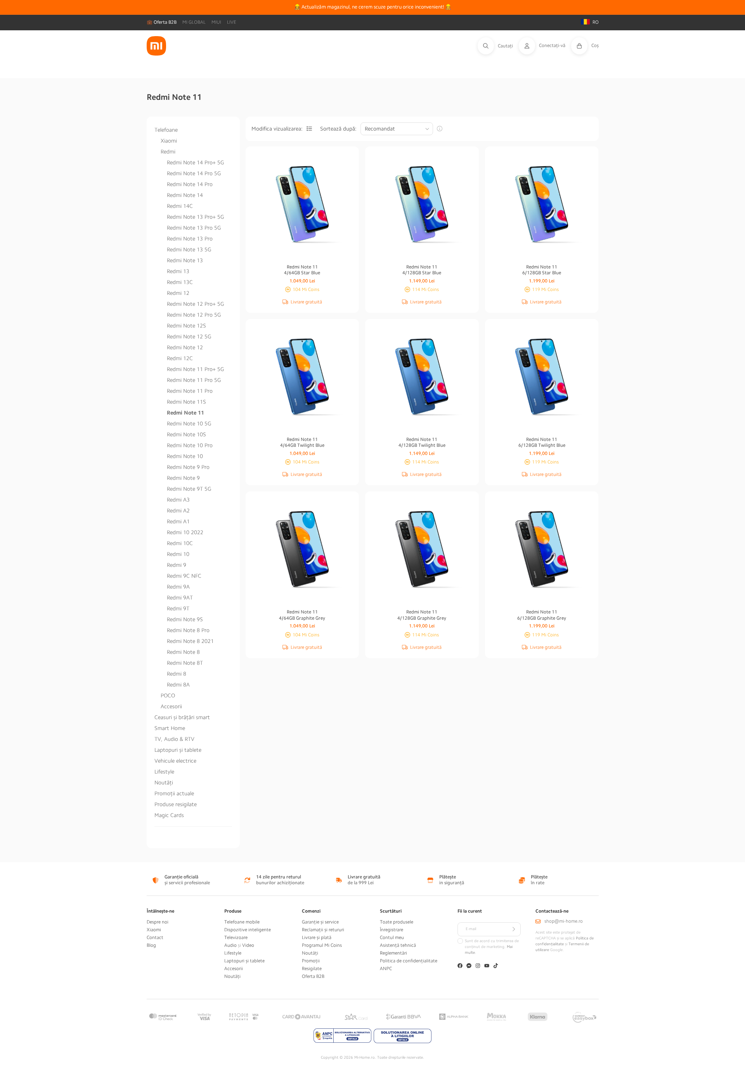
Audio (230, 945)
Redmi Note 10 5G (189, 423)
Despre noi (157, 922)
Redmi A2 (178, 510)
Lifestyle (164, 771)
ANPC (386, 968)
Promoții (311, 960)
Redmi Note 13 (185, 260)
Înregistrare (391, 929)
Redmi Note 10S (186, 434)
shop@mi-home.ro (563, 921)
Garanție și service (320, 922)
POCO (168, 695)
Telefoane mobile (242, 922)
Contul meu (392, 937)
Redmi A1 (178, 521)
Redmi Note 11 (185, 412)
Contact (155, 937)
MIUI (216, 22)
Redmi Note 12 (185, 347)
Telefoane (166, 129)
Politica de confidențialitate (408, 960)
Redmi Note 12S (186, 325)
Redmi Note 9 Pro (188, 467)
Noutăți (163, 782)
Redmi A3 (178, 499)
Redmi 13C (180, 282)
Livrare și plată (316, 937)
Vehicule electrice (175, 760)
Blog (151, 945)
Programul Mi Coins (322, 945)
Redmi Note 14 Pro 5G (194, 173)
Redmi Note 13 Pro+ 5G (195, 217)
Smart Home (169, 728)
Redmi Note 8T (185, 663)
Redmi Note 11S (186, 401)
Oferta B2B (313, 976)
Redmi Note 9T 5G (189, 488)
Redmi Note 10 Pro (190, 445)
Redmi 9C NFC (184, 575)
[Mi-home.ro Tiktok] (495, 966)
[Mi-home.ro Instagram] (477, 966)
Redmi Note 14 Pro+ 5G (195, 162)
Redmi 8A (178, 684)
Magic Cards (169, 815)
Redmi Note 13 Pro (190, 238)
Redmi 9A (178, 586)
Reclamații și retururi (323, 929)
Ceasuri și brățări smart (182, 717)
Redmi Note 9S (185, 619)
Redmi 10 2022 (185, 532)
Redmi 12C (180, 358)
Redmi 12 (178, 293)
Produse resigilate (175, 804)
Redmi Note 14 (185, 195)
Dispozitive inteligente (247, 929)
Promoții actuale (174, 793)
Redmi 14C (180, 206)
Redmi (168, 151)
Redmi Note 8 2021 (190, 641)
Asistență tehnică (398, 945)
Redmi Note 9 (183, 478)
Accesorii (171, 706)
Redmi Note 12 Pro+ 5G (195, 304)
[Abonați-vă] (514, 929)
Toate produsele (396, 922)
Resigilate (312, 968)
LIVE (231, 22)
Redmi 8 (176, 673)
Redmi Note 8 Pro (188, 630)
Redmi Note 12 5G (189, 336)
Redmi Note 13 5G (189, 249)
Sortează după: (338, 128)
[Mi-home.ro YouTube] (486, 966)
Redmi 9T (178, 608)
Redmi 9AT (180, 597)
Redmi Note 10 (185, 456)
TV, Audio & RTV (174, 739)
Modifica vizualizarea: (277, 128)
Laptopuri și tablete (177, 750)
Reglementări (393, 953)
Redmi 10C (180, 543)
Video (248, 945)
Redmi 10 (178, 554)
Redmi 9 (176, 565)
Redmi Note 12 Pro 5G (194, 314)
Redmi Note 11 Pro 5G (194, 380)
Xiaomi (169, 140)
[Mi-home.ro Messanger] (468, 966)
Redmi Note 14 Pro (190, 184)
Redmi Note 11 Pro (190, 391)
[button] (498, 45)
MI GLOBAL (194, 22)
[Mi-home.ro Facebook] (460, 966)
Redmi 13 (178, 271)
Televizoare (236, 937)
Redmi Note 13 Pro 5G (194, 227)
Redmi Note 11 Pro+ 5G (195, 369)
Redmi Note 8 (183, 652)
